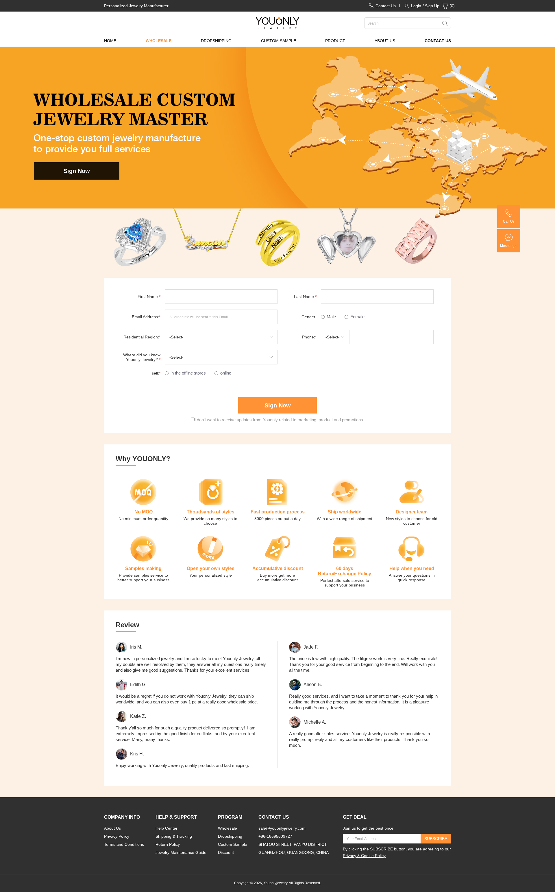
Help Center (166, 828)
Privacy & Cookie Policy (364, 855)
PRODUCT (335, 40)
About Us (112, 828)
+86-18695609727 (275, 836)
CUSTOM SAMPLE (278, 40)
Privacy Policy (116, 836)
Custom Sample (232, 844)
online (225, 372)
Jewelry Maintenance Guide (181, 852)
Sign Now (77, 171)
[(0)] (445, 6)
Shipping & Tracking (174, 836)
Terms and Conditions (124, 844)
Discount (226, 852)
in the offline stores (188, 372)
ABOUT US (385, 40)
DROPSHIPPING (216, 40)
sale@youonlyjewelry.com (282, 828)
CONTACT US (438, 40)
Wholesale (227, 828)
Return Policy (168, 844)
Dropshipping (230, 836)
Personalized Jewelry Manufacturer (136, 5)
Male (331, 316)
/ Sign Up (431, 5)
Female (357, 316)
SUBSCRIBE (435, 838)
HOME (110, 40)
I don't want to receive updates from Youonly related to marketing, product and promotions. (279, 419)
